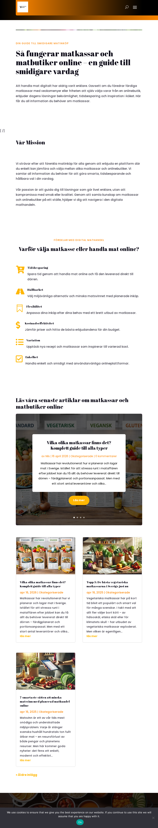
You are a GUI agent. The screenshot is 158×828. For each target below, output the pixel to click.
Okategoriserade (82, 456)
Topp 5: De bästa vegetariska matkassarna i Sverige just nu (107, 584)
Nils (47, 456)
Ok (80, 822)
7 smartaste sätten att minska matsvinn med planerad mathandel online (45, 701)
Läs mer (79, 500)
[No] (153, 818)
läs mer (25, 636)
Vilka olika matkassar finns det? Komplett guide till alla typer (79, 445)
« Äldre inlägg (26, 775)
